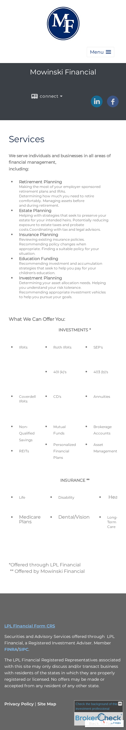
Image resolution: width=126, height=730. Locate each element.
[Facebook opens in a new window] (113, 105)
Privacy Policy (19, 704)
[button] (100, 52)
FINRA (10, 649)
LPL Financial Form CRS (29, 626)
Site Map (47, 704)
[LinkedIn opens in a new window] (97, 105)
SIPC (23, 649)
